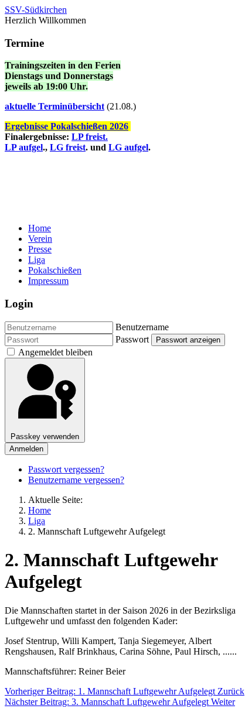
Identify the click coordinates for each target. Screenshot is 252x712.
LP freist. (89, 137)
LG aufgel (128, 147)
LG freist (68, 147)
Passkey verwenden (45, 436)
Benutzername (142, 327)
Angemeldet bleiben (55, 352)
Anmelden (26, 448)
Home (39, 228)
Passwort (132, 339)
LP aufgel (24, 147)
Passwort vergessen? (66, 469)
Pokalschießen (54, 270)
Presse (40, 249)
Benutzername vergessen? (76, 480)
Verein (40, 239)
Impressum (48, 281)
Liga (36, 260)
